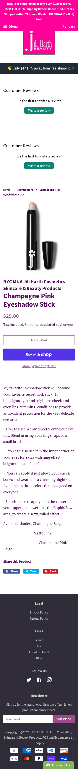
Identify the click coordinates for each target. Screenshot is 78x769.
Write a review (39, 110)
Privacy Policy (39, 612)
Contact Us (60, 765)
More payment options (39, 366)
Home (7, 190)
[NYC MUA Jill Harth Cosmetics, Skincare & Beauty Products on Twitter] (29, 680)
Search (39, 640)
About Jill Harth (39, 652)
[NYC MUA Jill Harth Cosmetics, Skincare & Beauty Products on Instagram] (49, 680)
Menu (13, 26)
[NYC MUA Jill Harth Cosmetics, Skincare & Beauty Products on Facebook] (39, 680)
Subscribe (63, 719)
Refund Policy (39, 618)
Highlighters (25, 190)
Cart (71, 27)
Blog (39, 658)
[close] (73, 68)
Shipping (32, 324)
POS (45, 737)
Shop (39, 646)
